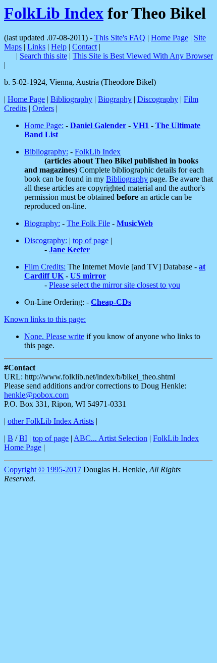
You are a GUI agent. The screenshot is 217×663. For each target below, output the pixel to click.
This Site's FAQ (119, 37)
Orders (43, 108)
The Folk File (88, 223)
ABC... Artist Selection (110, 438)
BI (23, 438)
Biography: (42, 223)
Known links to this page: (45, 319)
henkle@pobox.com (36, 395)
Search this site (43, 55)
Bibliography (71, 99)
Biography (115, 99)
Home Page (169, 37)
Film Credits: (45, 266)
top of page (90, 240)
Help (59, 46)
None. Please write (54, 336)
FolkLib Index (53, 13)
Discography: (45, 240)
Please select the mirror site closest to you (114, 285)
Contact (84, 46)
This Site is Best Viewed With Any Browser (143, 55)
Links (36, 46)
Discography (157, 99)
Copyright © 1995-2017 (42, 469)
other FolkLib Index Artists (51, 421)
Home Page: (44, 125)
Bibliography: (46, 151)
